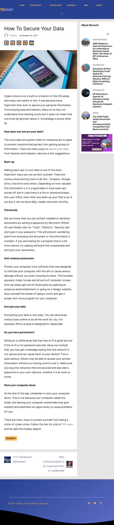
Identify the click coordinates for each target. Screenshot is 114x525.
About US (43, 503)
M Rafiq (13, 35)
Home (21, 5)
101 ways (67, 424)
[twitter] (19, 43)
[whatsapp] (12, 43)
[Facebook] (101, 503)
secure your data (58, 148)
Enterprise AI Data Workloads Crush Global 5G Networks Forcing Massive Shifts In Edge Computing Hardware (102, 76)
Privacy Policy (31, 503)
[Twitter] (95, 503)
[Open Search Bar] (61, 14)
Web (86, 5)
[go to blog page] (107, 33)
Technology (36, 5)
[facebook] (6, 43)
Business (71, 5)
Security (11, 438)
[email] (31, 43)
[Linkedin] (89, 503)
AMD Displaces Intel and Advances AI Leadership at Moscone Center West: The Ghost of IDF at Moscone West (102, 51)
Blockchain (55, 5)
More (98, 5)
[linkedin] (25, 43)
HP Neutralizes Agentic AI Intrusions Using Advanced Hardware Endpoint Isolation (102, 100)
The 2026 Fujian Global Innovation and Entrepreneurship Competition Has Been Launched (101, 123)
